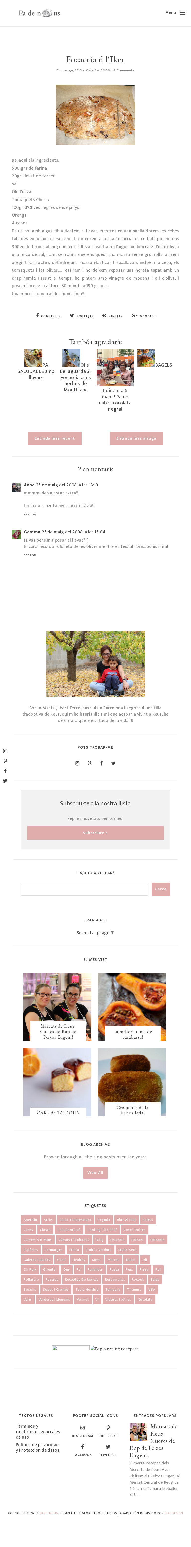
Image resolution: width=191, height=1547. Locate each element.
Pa (79, 1269)
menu (96, 1260)
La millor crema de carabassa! (132, 1034)
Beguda (104, 1220)
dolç (100, 1240)
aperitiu (30, 1220)
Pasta (114, 1269)
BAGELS (163, 365)
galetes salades (37, 1260)
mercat (113, 1260)
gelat (61, 1260)
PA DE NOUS (49, 1513)
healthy (79, 1260)
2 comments (124, 70)
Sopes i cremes (56, 1289)
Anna (29, 485)
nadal (131, 1260)
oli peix (30, 1269)
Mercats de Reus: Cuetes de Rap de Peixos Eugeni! (58, 1031)
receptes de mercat (81, 1279)
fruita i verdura (99, 1250)
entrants (157, 1240)
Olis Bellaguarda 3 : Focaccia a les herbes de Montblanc (76, 377)
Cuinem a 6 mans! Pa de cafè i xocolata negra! (115, 399)
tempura (112, 1289)
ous (66, 1269)
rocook (138, 1279)
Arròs (48, 1220)
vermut (83, 1299)
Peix (129, 1269)
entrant (137, 1240)
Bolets (148, 1220)
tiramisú (134, 1289)
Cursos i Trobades (74, 1240)
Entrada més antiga (136, 438)
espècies (31, 1250)
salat (155, 1279)
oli (145, 1260)
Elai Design (174, 1513)
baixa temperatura (75, 1220)
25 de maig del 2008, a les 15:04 (73, 532)
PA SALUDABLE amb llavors (36, 371)
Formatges (54, 1250)
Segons (30, 1289)
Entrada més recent (55, 438)
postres (52, 1279)
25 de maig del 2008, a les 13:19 (67, 485)
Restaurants (115, 1279)
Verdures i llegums (54, 1299)
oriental (50, 1269)
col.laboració (69, 1230)
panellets (95, 1269)
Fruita (74, 1250)
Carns (28, 1230)
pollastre (31, 1279)
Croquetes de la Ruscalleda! (133, 1110)
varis (28, 1299)
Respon (30, 514)
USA (151, 1289)
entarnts (117, 1240)
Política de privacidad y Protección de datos (38, 1447)
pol (158, 1269)
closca (45, 1230)
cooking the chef (102, 1230)
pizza (144, 1269)
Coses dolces (135, 1230)
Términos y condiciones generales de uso (38, 1432)
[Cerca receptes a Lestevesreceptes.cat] (115, 1349)
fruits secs (127, 1250)
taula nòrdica (87, 1289)
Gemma (32, 532)
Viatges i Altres (118, 1299)
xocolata (145, 1299)
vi (97, 1299)
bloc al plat (126, 1220)
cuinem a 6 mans (38, 1240)
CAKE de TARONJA (58, 1113)
